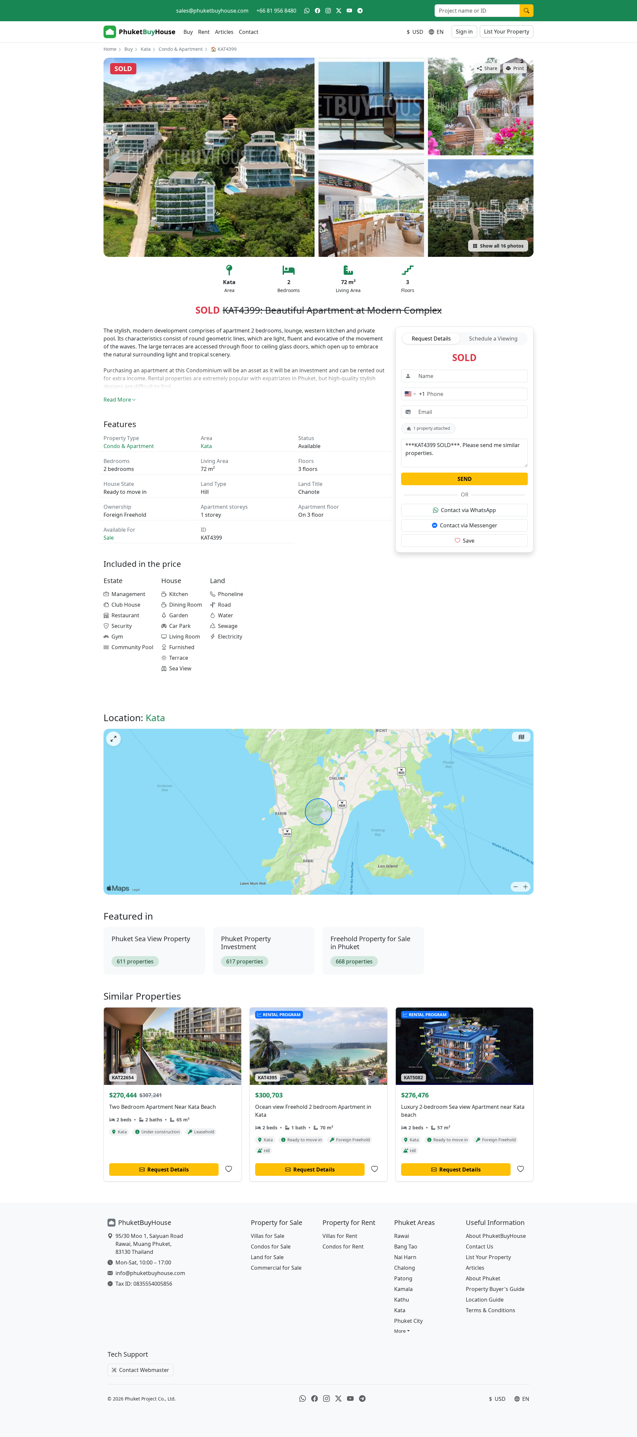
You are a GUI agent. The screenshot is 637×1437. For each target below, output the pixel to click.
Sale (109, 537)
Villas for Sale (267, 1236)
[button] (402, 1331)
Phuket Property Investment (246, 942)
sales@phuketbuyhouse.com (212, 10)
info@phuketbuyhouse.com (150, 1273)
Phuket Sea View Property (150, 938)
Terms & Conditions (490, 1310)
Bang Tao (405, 1246)
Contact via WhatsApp (468, 510)
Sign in (464, 31)
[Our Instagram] (328, 11)
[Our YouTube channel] (349, 11)
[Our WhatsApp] (307, 11)
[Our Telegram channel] (360, 11)
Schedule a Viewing (493, 338)
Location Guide (485, 1299)
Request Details (431, 338)
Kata (146, 49)
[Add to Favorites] (228, 1169)
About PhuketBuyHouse (496, 1236)
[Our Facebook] (317, 11)
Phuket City (408, 1320)
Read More (117, 399)
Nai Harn (405, 1257)
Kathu (401, 1299)
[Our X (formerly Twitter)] (338, 11)
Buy (188, 32)
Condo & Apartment (181, 49)
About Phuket (483, 1278)
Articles (224, 32)
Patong (403, 1278)
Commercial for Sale (276, 1267)
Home (110, 49)
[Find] (526, 10)
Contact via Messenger (468, 525)
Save (468, 540)
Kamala (403, 1289)
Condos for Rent (343, 1246)
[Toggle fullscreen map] (113, 738)
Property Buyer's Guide (495, 1289)
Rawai (401, 1236)
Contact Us (479, 1246)
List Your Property (506, 31)
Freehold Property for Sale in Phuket (370, 942)
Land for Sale (267, 1257)
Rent (204, 32)
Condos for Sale (271, 1246)
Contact (248, 32)
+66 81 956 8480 (276, 10)
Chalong (404, 1267)
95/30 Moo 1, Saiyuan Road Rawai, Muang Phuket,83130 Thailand (149, 1243)
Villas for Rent (339, 1236)
